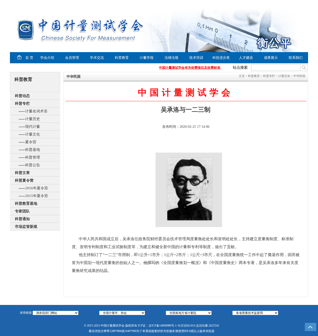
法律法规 (171, 58)
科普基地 (32, 150)
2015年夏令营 (36, 196)
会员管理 (72, 58)
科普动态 (22, 96)
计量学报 (147, 58)
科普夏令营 (24, 180)
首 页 (25, 57)
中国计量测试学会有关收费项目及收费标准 (187, 67)
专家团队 (22, 211)
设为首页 (264, 4)
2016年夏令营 (36, 188)
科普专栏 (22, 103)
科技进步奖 (221, 58)
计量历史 (32, 119)
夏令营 (30, 142)
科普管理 (32, 157)
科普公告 (32, 165)
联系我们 (296, 58)
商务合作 (297, 4)
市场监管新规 (26, 227)
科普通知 (22, 219)
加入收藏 (282, 4)
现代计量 (32, 127)
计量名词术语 (36, 111)
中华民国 (299, 76)
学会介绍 (47, 58)
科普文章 (22, 173)
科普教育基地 (26, 203)
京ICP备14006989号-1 (163, 325)
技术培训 (196, 58)
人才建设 (246, 58)
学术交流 (97, 58)
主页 (242, 76)
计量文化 (32, 134)
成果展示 (271, 58)
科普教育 (122, 58)
